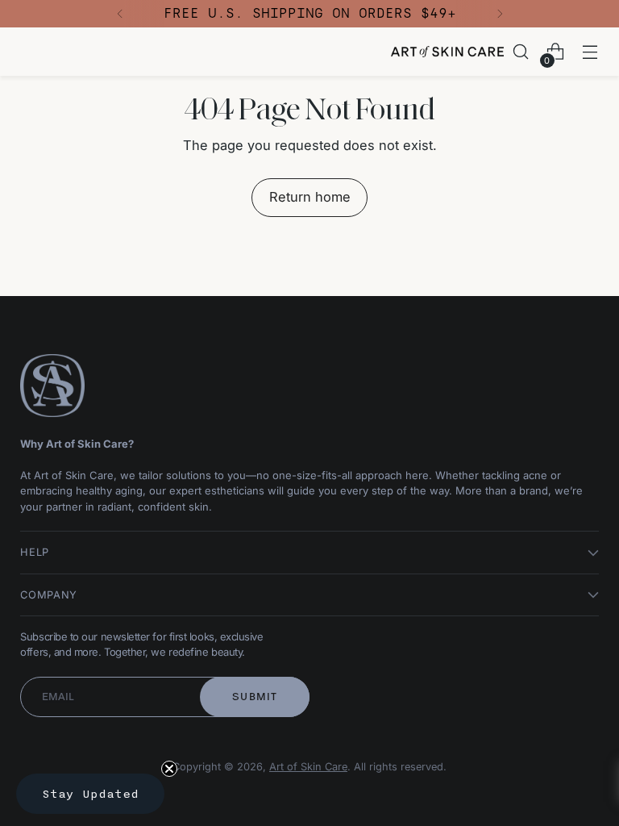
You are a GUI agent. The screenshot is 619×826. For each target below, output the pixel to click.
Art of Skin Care (308, 767)
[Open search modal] (521, 52)
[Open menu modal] (590, 52)
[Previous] (120, 13)
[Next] (499, 13)
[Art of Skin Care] (447, 51)
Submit (255, 696)
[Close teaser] (169, 769)
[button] (90, 794)
